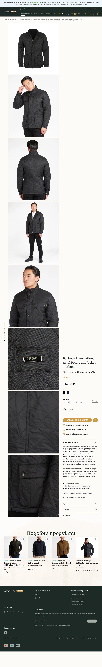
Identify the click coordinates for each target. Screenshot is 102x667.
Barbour (66, 377)
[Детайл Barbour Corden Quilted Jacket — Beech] (63, 547)
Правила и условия (76, 604)
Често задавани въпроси (79, 595)
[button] (95, 420)
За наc (28, 9)
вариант (66, 399)
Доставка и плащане (77, 601)
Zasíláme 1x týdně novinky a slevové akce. (53, 625)
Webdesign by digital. (91, 638)
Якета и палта (24, 20)
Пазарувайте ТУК (35, 2)
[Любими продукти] (94, 13)
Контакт (88, 9)
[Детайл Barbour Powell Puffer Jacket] (39, 547)
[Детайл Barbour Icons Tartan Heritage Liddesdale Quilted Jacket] (15, 547)
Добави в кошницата (77, 420)
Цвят (64, 390)
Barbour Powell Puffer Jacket (37, 562)
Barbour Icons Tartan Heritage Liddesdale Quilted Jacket (15, 563)
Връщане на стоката (77, 598)
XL (76, 402)
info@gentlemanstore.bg (15, 612)
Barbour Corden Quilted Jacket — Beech (61, 562)
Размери (95, 401)
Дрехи (14, 20)
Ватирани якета (39, 20)
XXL (81, 402)
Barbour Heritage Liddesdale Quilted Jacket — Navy (87, 563)
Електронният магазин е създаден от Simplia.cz (69, 638)
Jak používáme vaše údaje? (64, 625)
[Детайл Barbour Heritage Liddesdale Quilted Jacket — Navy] (87, 547)
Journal (22, 9)
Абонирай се (92, 621)
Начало (6, 20)
